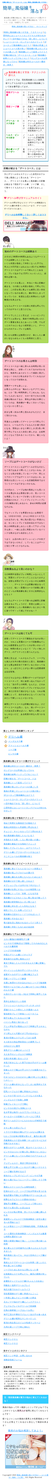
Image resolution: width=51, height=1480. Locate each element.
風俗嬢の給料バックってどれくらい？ (21, 774)
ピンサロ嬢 (13, 754)
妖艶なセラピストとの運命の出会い (20, 1199)
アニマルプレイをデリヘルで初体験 (20, 1306)
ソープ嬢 (12, 750)
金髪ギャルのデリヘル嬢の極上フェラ (21, 974)
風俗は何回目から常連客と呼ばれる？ (21, 827)
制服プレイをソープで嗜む (16, 1104)
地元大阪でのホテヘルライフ (17, 1289)
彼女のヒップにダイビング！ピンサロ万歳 (23, 1176)
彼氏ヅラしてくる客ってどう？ (18, 910)
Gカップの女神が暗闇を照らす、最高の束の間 (25, 1136)
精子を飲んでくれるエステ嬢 (17, 1018)
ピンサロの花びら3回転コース (17, 1108)
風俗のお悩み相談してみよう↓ (25, 1430)
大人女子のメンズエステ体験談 (18, 1054)
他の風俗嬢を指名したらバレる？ (19, 836)
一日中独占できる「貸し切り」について (29, 39)
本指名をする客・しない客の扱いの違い (22, 840)
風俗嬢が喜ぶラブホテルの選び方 (19, 873)
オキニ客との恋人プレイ (15, 1128)
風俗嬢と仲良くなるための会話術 (19, 927)
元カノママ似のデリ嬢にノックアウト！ (22, 1302)
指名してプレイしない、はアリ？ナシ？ (22, 848)
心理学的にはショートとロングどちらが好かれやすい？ (24, 35)
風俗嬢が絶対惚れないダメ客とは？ (20, 902)
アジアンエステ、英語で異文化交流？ (21, 1163)
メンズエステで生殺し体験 (16, 1100)
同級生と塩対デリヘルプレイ (17, 1285)
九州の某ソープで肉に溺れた (17, 1327)
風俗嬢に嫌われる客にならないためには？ (23, 877)
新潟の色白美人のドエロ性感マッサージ (22, 1323)
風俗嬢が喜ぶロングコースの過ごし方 (21, 787)
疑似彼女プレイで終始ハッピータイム (21, 1014)
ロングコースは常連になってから (19, 770)
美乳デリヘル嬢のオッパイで (17, 1050)
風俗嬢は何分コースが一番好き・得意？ (22, 766)
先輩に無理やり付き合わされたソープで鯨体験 (25, 983)
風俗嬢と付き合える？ (14, 919)
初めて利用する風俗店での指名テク (20, 823)
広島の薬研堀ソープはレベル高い (19, 1310)
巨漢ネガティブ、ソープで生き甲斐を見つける (25, 1191)
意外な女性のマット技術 (15, 1001)
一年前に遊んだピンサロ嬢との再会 (20, 1298)
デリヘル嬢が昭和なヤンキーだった (20, 1319)
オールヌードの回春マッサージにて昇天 (22, 1117)
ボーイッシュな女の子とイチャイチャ (21, 970)
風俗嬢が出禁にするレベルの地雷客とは (22, 889)
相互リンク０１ (11, 1339)
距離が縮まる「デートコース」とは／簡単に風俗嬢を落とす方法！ (25, 2)
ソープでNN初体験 (12, 951)
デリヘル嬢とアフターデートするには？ (22, 852)
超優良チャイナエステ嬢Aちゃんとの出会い (24, 1281)
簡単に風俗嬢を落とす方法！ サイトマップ (29, 26)
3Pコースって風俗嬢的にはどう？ (19, 795)
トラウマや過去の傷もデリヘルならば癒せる (24, 1132)
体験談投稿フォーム (13, 1360)
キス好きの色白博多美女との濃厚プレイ (22, 1042)
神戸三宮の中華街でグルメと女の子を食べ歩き (25, 1315)
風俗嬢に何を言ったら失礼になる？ (20, 906)
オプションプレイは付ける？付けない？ (22, 885)
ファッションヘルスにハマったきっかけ (22, 1005)
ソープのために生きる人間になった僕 (21, 1270)
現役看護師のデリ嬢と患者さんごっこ (21, 1294)
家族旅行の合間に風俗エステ (17, 959)
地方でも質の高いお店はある (17, 1208)
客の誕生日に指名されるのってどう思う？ (23, 923)
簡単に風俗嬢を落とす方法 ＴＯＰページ (23, 32)
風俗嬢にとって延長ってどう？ (33, 52)
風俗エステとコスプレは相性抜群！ (20, 1187)
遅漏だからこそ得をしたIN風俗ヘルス (21, 1010)
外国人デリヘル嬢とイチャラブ (18, 955)
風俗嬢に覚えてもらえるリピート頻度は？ (23, 869)
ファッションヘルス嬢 (18, 746)
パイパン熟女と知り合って (16, 1022)
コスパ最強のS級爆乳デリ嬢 (16, 939)
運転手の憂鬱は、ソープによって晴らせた (23, 1204)
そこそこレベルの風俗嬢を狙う (18, 856)
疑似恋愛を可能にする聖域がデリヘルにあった (25, 1195)
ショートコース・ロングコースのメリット (23, 42)
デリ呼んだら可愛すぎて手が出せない (21, 1034)
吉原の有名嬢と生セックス (16, 1059)
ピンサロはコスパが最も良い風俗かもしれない (25, 1152)
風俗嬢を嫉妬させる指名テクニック (20, 844)
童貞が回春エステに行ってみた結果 (20, 1038)
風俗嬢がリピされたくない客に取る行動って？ (25, 898)
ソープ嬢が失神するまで (15, 1172)
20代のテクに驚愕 (12, 1046)
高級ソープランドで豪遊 (15, 979)
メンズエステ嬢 (15, 741)
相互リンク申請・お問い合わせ (18, 1356)
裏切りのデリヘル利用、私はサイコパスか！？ (25, 1148)
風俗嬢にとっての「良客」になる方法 (21, 894)
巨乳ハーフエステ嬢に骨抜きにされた (21, 1092)
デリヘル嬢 (15, 736)
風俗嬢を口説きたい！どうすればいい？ (22, 914)
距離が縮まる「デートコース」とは (20, 55)
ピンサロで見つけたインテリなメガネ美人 (23, 1096)
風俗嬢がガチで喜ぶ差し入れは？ (19, 881)
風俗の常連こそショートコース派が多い (22, 791)
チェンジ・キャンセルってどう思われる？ (23, 831)
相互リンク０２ (11, 1343)
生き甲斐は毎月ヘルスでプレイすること (22, 1112)
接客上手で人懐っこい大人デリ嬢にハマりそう (25, 1167)
